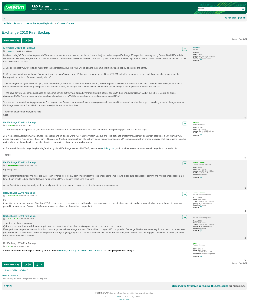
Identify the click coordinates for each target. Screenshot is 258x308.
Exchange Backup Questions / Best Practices (80, 250)
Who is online (10, 275)
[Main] (17, 7)
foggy (195, 243)
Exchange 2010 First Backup (26, 32)
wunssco (196, 47)
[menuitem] (241, 18)
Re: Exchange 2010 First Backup (19, 122)
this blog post (108, 148)
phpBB (116, 297)
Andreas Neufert (199, 162)
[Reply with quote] (184, 49)
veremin (196, 122)
